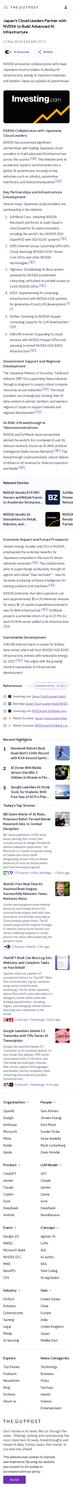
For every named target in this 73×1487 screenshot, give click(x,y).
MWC (7, 1264)
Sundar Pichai (50, 1132)
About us (9, 1401)
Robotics (9, 1306)
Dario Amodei (50, 1152)
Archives (9, 1394)
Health (45, 1394)
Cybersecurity (13, 1313)
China (44, 1306)
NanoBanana (50, 1215)
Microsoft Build (14, 1250)
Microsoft (10, 1132)
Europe (46, 1313)
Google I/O (11, 1236)
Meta (7, 1138)
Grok (6, 1201)
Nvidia (7, 1145)
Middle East (49, 1340)
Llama (45, 1194)
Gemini (8, 1181)
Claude (8, 1187)
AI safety (47, 1257)
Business (47, 1374)
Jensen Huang (51, 1118)
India (44, 1320)
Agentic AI (48, 1236)
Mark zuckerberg (53, 1145)
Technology (49, 1367)
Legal (7, 1327)
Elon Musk (48, 1125)
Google (8, 1118)
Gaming (8, 1320)
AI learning (11, 1340)
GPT (44, 1174)
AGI (43, 1250)
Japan (45, 1333)
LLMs (44, 1243)
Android (8, 1215)
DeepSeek (10, 1208)
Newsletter (11, 1381)
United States (50, 1299)
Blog (6, 1387)
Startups (47, 1387)
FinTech (8, 1299)
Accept (14, 1479)
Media (7, 1333)
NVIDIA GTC (12, 1257)
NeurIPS (9, 1271)
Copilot (8, 1194)
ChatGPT (9, 1174)
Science (46, 1401)
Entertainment (51, 1408)
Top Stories (11, 1367)
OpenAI (8, 1111)
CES (6, 1278)
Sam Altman (49, 1111)
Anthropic (10, 1125)
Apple (7, 1152)
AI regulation (50, 1278)
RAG (44, 1264)
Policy (45, 1381)
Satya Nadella (51, 1138)
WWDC (8, 1243)
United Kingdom (52, 1327)
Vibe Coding (49, 1271)
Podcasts (10, 1374)
